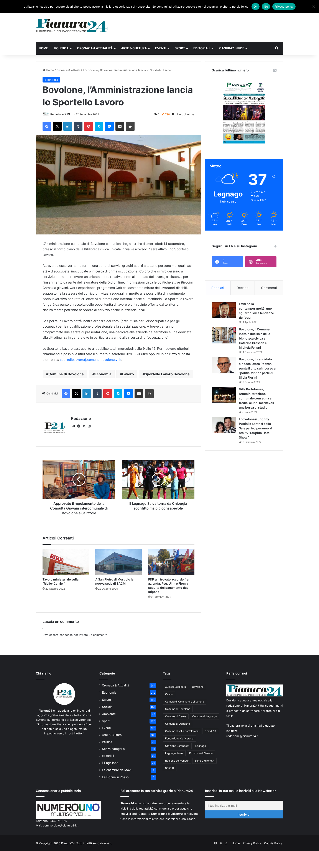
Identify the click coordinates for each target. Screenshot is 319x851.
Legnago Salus (174, 753)
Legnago (200, 745)
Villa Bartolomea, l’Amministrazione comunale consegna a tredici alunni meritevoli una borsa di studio (256, 398)
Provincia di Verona (201, 753)
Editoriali (201, 48)
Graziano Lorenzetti (177, 745)
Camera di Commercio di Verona (184, 701)
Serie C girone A (204, 760)
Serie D (169, 768)
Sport (180, 48)
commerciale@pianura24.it (61, 825)
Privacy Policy (252, 843)
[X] (84, 426)
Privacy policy (284, 6)
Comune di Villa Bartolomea (182, 731)
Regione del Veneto (177, 760)
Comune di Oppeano (177, 723)
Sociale (107, 707)
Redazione (57, 114)
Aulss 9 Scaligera (175, 686)
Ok (256, 6)
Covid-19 (210, 731)
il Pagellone (110, 763)
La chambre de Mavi (116, 770)
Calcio (169, 694)
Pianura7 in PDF (231, 48)
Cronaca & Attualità (95, 48)
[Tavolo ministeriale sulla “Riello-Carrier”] (66, 562)
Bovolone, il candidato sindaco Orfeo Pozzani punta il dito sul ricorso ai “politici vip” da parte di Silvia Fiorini (257, 368)
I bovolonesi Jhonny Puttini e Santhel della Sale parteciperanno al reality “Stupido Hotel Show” (255, 428)
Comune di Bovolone (66, 374)
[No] (313, 6)
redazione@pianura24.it (242, 736)
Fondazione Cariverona (179, 738)
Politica (61, 48)
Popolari (217, 288)
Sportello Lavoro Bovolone (167, 374)
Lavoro (128, 374)
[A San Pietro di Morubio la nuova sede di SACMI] (118, 562)
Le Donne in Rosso (115, 777)
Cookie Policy (273, 843)
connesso (66, 635)
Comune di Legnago (204, 716)
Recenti (242, 288)
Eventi (160, 48)
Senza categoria (113, 748)
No (266, 6)
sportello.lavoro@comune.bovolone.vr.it (90, 360)
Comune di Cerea (175, 716)
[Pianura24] (72, 25)
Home (43, 48)
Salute (106, 699)
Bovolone (198, 686)
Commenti (269, 288)
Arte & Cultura (134, 48)
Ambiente (109, 714)
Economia (91, 70)
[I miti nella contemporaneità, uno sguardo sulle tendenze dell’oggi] (224, 310)
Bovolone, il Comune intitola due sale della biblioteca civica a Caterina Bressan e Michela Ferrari (254, 338)
